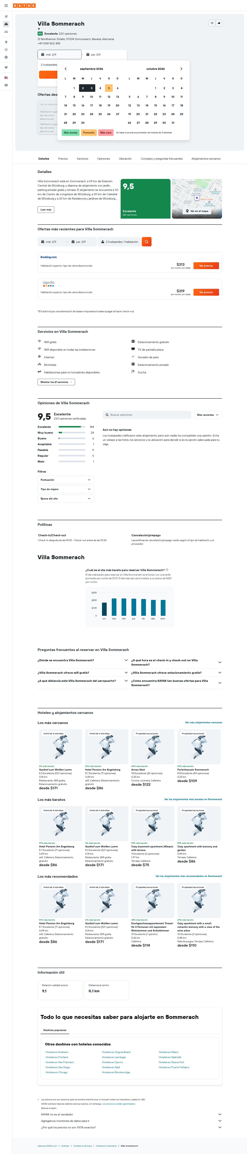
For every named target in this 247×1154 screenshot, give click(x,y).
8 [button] (74, 96)
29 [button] (74, 122)
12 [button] (109, 96)
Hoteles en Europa (82, 1145)
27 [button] (117, 114)
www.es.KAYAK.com (47, 1145)
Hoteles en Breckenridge (116, 1072)
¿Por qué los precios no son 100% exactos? (68, 1127)
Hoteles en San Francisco (60, 1062)
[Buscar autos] (6, 31)
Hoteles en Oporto (112, 1062)
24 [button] (91, 114)
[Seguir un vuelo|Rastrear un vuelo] (6, 49)
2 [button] (83, 88)
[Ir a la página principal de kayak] (24, 5)
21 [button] (65, 114)
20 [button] (117, 105)
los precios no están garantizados (119, 1103)
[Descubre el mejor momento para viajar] (6, 57)
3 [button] (91, 88)
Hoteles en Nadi (111, 1067)
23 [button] (82, 114)
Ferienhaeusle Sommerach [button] (193, 769)
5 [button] (109, 88)
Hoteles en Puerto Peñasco (174, 1067)
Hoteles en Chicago (57, 1072)
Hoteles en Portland (57, 1057)
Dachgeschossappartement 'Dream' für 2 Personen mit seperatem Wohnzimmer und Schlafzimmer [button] (152, 927)
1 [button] (74, 88)
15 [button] (74, 105)
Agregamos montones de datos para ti (65, 1121)
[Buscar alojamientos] (6, 24)
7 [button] (65, 96)
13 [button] (117, 96)
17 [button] (91, 105)
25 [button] (100, 114)
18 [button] (100, 105)
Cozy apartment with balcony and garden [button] (197, 848)
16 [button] (83, 105)
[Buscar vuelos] (6, 16)
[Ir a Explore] (6, 42)
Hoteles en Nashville (170, 1057)
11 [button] (100, 96)
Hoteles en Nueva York (171, 1062)
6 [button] (117, 88)
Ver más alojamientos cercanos (203, 722)
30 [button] (83, 122)
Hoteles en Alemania (106, 1145)
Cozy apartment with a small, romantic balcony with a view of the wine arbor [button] (198, 927)
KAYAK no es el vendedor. (57, 1114)
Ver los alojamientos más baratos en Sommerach (193, 799)
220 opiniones (68, 33)
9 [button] (83, 96)
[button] (6, 6)
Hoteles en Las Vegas (114, 1057)
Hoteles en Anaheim (57, 1052)
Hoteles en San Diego (58, 1067)
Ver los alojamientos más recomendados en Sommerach (189, 876)
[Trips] (6, 67)
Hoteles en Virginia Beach (116, 1052)
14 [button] (65, 105)
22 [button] (74, 114)
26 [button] (108, 114)
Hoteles (65, 1145)
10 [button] (91, 96)
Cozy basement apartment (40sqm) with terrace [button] (152, 848)
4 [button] (100, 88)
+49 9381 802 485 (49, 43)
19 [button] (109, 105)
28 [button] (65, 122)
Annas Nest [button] (138, 769)
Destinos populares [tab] (54, 1030)
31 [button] (173, 122)
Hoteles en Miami (168, 1052)
